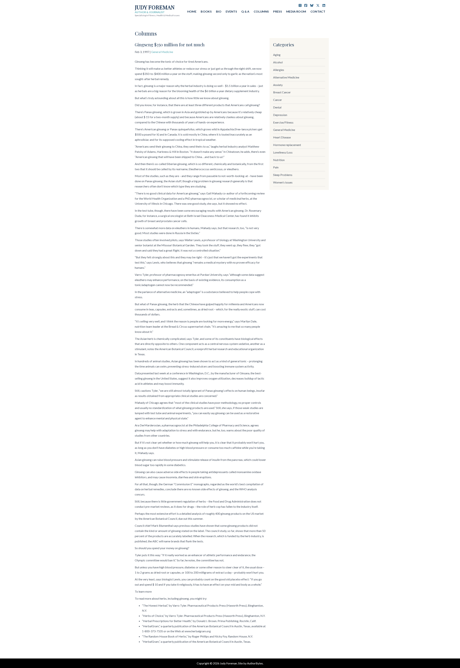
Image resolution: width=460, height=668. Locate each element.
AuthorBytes (255, 663)
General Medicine (162, 51)
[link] (299, 55)
